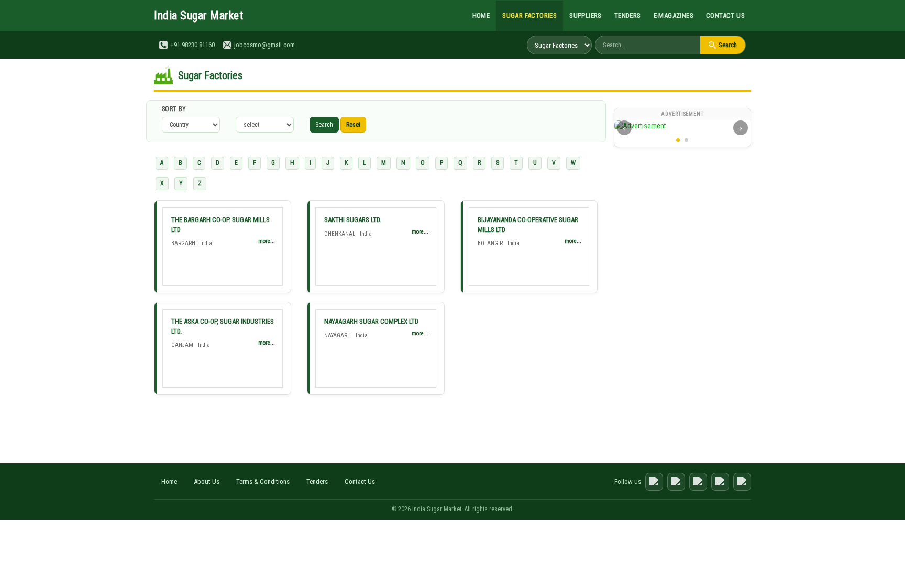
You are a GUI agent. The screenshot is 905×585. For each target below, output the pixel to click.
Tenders (627, 15)
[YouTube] (698, 482)
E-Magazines (673, 15)
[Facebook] (654, 482)
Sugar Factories (529, 15)
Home (481, 15)
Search (728, 45)
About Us (206, 481)
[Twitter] (676, 482)
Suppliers (585, 15)
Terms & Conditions (263, 481)
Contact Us (725, 15)
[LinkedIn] (720, 482)
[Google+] (742, 482)
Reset (353, 124)
